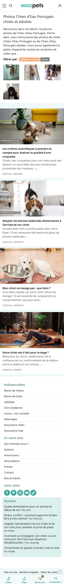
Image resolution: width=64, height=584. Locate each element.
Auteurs (9, 449)
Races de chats (13, 396)
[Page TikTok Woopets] (33, 493)
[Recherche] (10, 5)
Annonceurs (11, 455)
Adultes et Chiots (30, 59)
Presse (8, 467)
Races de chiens (14, 390)
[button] (11, 72)
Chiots (45, 59)
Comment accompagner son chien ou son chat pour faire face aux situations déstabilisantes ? (30, 539)
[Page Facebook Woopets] (7, 493)
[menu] (4, 5)
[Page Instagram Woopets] (20, 493)
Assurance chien (14, 425)
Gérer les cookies (50, 572)
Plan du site (10, 572)
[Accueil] (32, 5)
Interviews (10, 419)
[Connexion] (60, 6)
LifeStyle (9, 402)
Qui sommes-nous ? (16, 444)
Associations (12, 461)
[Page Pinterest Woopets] (14, 493)
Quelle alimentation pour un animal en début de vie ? (28, 508)
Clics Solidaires (13, 408)
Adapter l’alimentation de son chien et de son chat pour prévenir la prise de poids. (29, 527)
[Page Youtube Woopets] (27, 493)
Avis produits (12, 478)
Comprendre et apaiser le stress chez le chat (31, 549)
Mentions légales (29, 572)
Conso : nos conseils (16, 413)
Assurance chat (13, 430)
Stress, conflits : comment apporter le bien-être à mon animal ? (31, 516)
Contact (9, 472)
